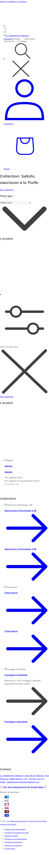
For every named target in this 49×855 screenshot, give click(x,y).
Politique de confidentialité (15, 829)
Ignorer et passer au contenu (13, 2)
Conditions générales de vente (17, 833)
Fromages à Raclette (16, 675)
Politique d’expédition (13, 845)
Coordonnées (10, 848)
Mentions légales (11, 836)
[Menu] (5, 29)
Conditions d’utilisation (13, 842)
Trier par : (7, 196)
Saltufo (9, 466)
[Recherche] (24, 60)
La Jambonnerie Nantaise (17, 821)
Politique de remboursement (16, 839)
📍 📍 (23, 787)
